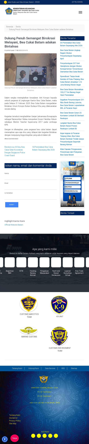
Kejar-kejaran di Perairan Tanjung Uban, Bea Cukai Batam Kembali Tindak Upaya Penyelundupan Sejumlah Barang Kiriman (72, 139)
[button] (4, 439)
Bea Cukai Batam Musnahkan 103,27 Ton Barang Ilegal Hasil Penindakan (71, 92)
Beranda (9, 27)
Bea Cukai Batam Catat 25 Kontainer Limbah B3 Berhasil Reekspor (72, 115)
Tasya (14, 438)
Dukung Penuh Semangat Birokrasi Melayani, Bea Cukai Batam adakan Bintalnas (41, 29)
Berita (18, 27)
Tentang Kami (14, 415)
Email (6, 183)
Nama (7, 173)
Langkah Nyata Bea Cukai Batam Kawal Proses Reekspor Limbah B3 (70, 126)
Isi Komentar (9, 193)
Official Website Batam (14, 225)
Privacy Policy (15, 421)
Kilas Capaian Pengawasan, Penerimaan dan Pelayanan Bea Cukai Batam (71, 152)
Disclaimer (13, 418)
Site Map (12, 423)
